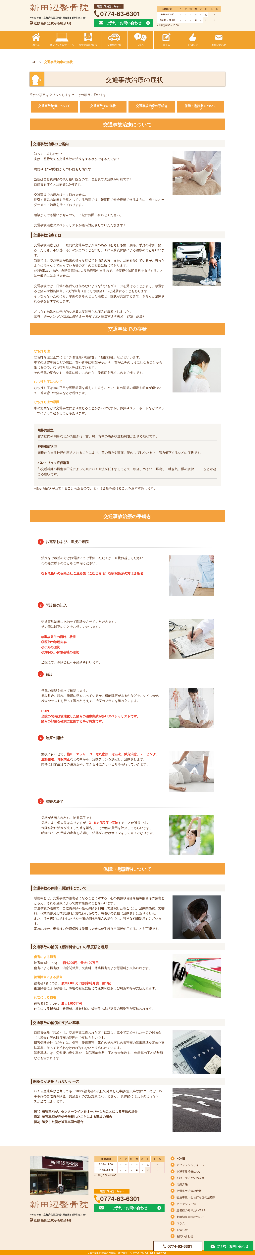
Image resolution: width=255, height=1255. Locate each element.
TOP (33, 61)
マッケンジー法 (186, 1204)
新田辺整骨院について (190, 1217)
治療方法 (182, 1184)
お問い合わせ (185, 1236)
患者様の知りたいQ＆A (191, 1210)
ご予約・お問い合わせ (123, 22)
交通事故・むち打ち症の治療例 (196, 1197)
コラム (181, 1223)
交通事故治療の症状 (189, 1191)
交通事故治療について (54, 105)
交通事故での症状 (103, 105)
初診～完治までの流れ (190, 1178)
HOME (181, 1158)
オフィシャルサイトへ (190, 1165)
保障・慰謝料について (201, 105)
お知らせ (182, 1229)
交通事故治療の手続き (152, 105)
